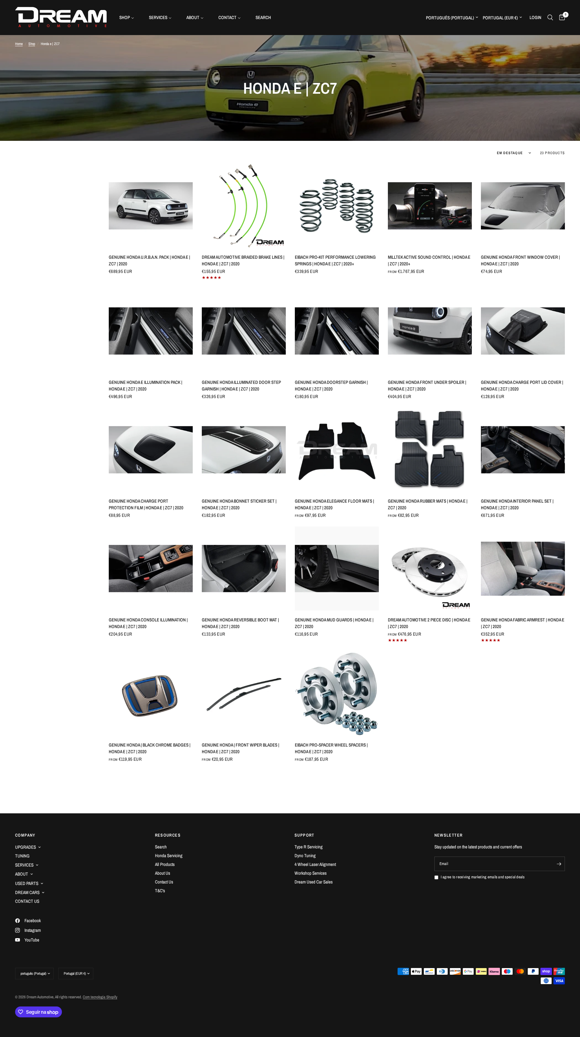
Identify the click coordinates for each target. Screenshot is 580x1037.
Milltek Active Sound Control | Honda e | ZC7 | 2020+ (429, 260)
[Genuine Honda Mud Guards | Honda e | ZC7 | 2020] (337, 569)
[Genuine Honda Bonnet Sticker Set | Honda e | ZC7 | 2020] (244, 450)
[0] (560, 17)
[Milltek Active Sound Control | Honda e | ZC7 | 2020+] (430, 206)
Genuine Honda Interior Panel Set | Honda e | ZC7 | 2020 (517, 504)
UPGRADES (25, 847)
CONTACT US (27, 901)
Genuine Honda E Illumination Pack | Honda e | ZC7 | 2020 (145, 385)
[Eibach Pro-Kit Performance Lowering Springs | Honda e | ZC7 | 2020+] (337, 206)
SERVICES (24, 865)
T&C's (160, 890)
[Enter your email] (559, 864)
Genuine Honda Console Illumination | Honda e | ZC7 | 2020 (148, 623)
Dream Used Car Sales (314, 882)
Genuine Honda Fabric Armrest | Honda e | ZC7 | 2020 (522, 623)
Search (161, 847)
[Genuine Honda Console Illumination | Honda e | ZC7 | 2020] (151, 569)
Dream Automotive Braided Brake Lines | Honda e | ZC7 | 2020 (243, 260)
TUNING (22, 856)
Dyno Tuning (305, 855)
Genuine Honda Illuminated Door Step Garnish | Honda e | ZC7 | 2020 (241, 385)
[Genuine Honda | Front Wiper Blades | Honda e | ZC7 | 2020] (244, 694)
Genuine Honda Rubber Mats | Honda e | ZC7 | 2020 (427, 504)
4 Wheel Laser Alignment (315, 864)
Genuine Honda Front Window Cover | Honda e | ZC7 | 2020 (520, 260)
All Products (165, 864)
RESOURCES (168, 835)
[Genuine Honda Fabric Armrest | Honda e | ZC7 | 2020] (523, 569)
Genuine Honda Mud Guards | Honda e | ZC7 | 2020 (334, 623)
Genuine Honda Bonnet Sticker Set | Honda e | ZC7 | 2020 (239, 504)
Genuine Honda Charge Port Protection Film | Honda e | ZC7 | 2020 (146, 504)
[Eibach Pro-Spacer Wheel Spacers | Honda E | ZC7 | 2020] (337, 694)
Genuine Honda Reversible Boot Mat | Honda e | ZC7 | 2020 (240, 623)
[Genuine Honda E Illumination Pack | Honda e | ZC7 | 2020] (151, 331)
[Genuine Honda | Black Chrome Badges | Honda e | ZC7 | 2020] (151, 694)
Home (19, 43)
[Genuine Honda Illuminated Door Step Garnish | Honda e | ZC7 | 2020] (244, 331)
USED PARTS (26, 883)
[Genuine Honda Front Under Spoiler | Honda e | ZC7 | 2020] (430, 331)
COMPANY (25, 835)
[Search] (550, 17)
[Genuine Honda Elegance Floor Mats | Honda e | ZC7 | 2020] (337, 450)
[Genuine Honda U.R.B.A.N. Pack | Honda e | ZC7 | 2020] (151, 206)
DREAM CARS (27, 892)
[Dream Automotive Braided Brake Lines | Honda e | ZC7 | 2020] (244, 206)
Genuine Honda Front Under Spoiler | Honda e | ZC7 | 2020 (427, 385)
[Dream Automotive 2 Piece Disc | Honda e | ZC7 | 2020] (430, 569)
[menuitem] (129, 17)
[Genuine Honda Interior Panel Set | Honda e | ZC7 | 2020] (523, 450)
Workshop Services (311, 873)
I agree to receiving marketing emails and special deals (482, 877)
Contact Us (164, 882)
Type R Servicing (309, 847)
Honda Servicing (168, 855)
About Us (162, 873)
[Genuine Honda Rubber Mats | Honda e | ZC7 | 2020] (430, 450)
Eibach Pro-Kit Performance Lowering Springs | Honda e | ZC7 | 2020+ (335, 260)
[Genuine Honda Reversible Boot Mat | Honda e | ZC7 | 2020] (244, 569)
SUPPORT (304, 835)
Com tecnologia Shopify (100, 997)
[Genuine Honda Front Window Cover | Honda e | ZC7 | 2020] (523, 206)
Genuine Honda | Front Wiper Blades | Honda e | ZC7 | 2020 (240, 748)
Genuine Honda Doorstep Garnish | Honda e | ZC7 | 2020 (331, 385)
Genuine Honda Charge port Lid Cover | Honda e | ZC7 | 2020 (522, 385)
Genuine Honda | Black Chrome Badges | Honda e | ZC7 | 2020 (149, 748)
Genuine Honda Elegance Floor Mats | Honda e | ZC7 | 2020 (334, 504)
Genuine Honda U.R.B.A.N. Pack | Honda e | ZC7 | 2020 (149, 260)
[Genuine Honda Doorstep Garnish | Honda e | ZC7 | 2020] (337, 331)
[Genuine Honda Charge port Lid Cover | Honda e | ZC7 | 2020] (523, 331)
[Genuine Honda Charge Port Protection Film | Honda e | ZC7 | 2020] (151, 450)
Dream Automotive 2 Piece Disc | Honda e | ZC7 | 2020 (429, 623)
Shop (31, 43)
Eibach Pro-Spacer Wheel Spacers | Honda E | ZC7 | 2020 (331, 748)
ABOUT (21, 874)
